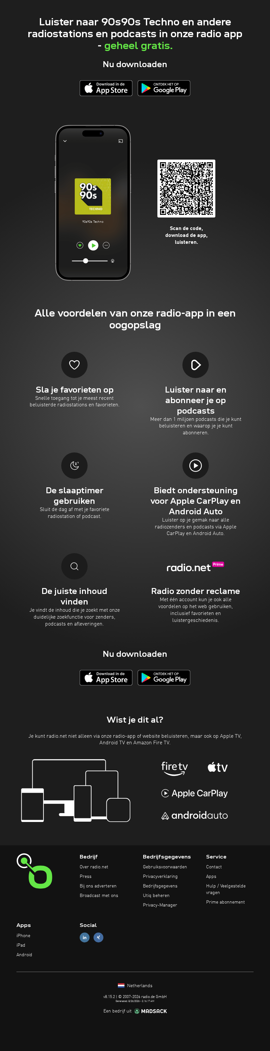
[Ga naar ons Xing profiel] (98, 937)
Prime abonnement (225, 902)
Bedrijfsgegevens (160, 886)
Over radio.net (94, 867)
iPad (20, 945)
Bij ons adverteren (98, 886)
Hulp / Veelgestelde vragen (226, 889)
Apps (211, 876)
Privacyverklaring (160, 876)
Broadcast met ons (99, 895)
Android (24, 955)
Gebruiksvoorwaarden (165, 867)
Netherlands (139, 986)
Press (86, 876)
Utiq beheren (156, 895)
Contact (214, 867)
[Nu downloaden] (106, 88)
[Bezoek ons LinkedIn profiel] (84, 937)
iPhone (23, 936)
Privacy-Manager (160, 905)
